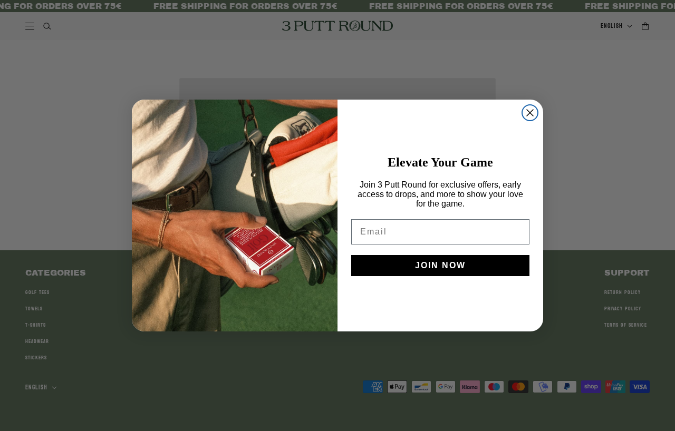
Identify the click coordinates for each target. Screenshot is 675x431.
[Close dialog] (530, 113)
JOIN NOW (440, 265)
